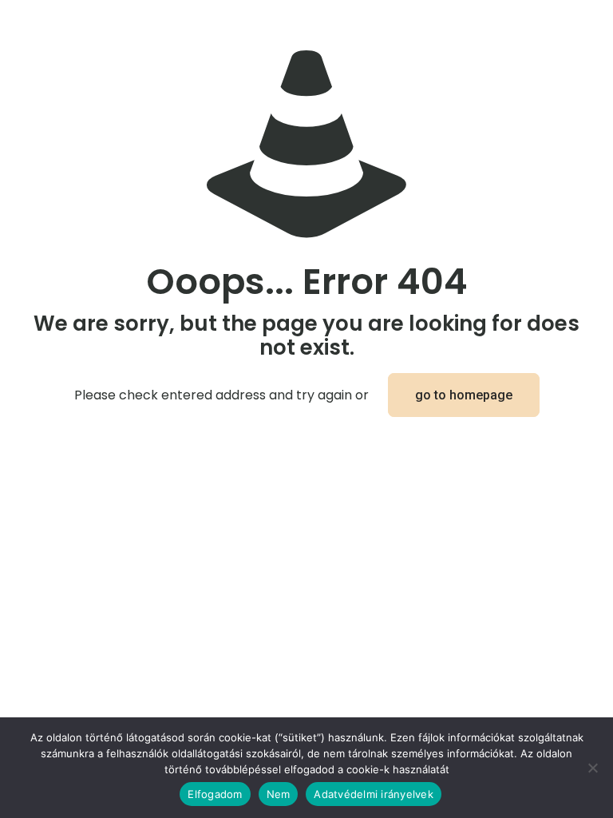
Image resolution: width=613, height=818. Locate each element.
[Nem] (593, 768)
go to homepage (463, 395)
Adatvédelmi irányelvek (373, 794)
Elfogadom (215, 794)
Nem (279, 794)
